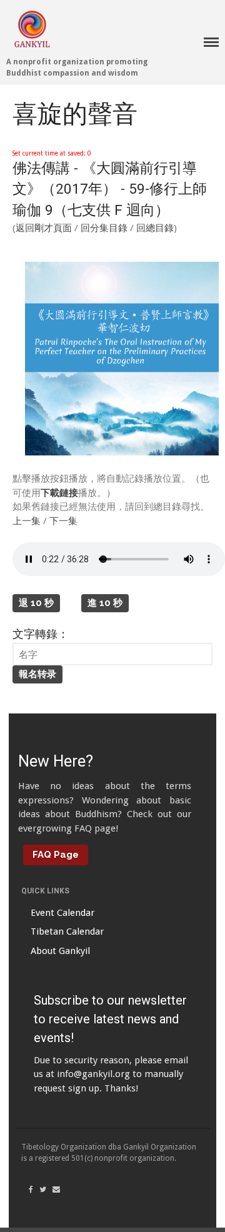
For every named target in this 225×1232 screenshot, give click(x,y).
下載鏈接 (59, 493)
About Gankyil (60, 950)
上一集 (26, 521)
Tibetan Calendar (67, 931)
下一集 (63, 521)
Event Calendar (62, 912)
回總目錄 (155, 228)
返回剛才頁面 (44, 228)
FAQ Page (55, 854)
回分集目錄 (104, 228)
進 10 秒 (105, 603)
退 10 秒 (36, 603)
